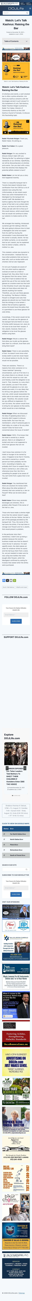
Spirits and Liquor (21, 587)
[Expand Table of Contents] (27, 41)
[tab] (12, 795)
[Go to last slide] (7, 768)
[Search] (26, 869)
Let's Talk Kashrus (8, 587)
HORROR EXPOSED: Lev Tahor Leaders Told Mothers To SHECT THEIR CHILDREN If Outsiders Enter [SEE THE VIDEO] (15, 776)
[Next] (24, 768)
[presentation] (16, 753)
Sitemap (22, 1293)
